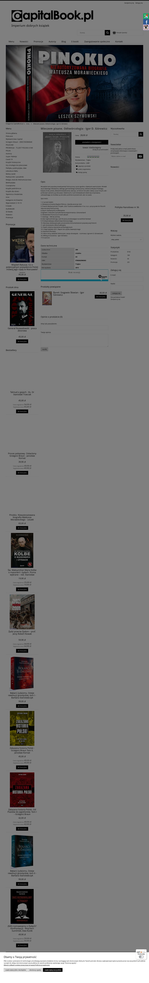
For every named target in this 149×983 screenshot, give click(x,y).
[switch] (141, 956)
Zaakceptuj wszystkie (53, 970)
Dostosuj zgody (35, 970)
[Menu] (145, 950)
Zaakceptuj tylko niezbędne (15, 970)
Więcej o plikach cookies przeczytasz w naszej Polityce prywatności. (27, 965)
